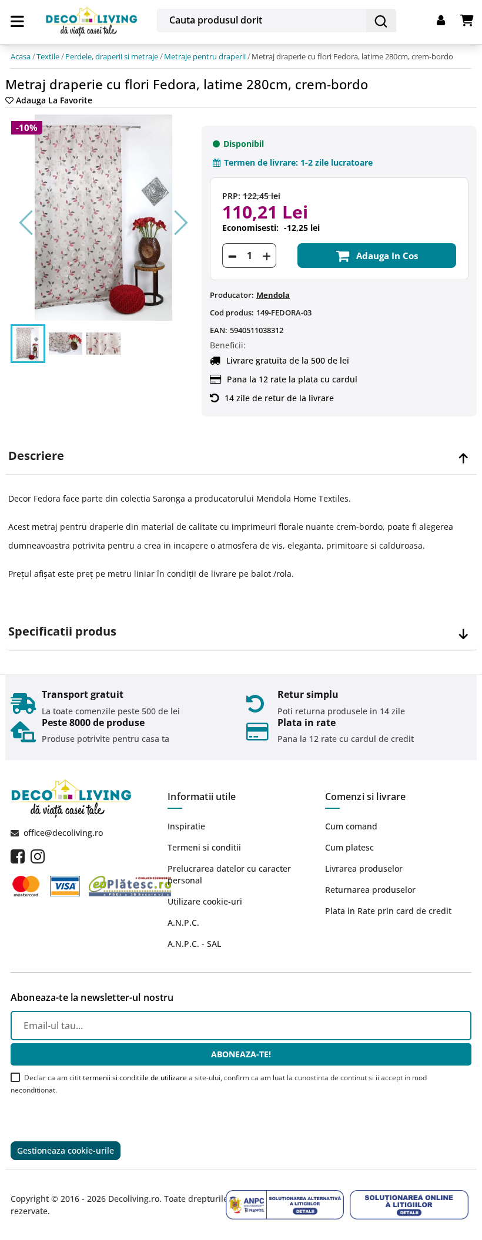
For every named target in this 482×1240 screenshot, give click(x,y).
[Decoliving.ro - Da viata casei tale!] (92, 19)
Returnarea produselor (370, 889)
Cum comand (351, 826)
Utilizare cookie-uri (205, 901)
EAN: (218, 330)
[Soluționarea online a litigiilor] (409, 1204)
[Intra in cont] (448, 20)
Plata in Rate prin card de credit (388, 910)
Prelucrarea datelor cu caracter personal (229, 874)
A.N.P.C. (183, 922)
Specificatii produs (62, 631)
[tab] (241, 456)
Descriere (36, 455)
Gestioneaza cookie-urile (65, 1150)
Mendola (273, 295)
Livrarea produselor (364, 868)
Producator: (232, 295)
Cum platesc (349, 847)
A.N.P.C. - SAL (194, 943)
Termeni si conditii (204, 847)
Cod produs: (232, 312)
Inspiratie (186, 826)
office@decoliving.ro (63, 832)
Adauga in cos (387, 255)
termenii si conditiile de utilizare (135, 1078)
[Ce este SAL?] (285, 1204)
